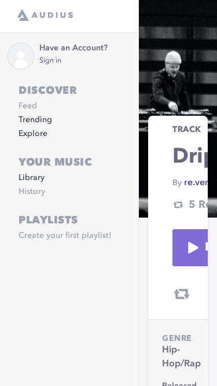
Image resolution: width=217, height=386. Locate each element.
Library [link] (32, 178)
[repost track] (181, 294)
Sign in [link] (50, 60)
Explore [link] (33, 134)
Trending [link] (35, 120)
